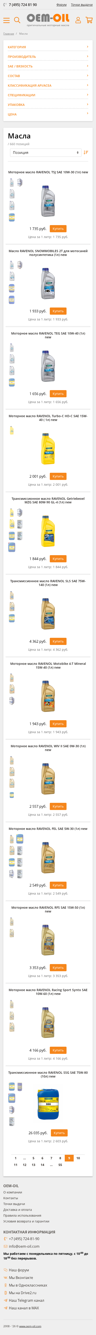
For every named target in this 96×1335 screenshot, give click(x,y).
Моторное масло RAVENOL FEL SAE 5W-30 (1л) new (48, 829)
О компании (12, 1192)
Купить (58, 228)
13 (33, 1165)
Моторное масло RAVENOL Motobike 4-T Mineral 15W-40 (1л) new (48, 666)
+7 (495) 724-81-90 (24, 1238)
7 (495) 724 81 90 (23, 4)
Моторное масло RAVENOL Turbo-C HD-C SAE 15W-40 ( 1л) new (48, 418)
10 (78, 1158)
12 (24, 1165)
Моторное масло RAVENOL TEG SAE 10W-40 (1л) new (48, 335)
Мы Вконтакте (21, 1277)
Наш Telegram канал (26, 1300)
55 (60, 1165)
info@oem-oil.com (24, 1246)
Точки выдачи (82, 4)
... (24, 1158)
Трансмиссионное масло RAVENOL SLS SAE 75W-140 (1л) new (48, 583)
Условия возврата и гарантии (26, 1221)
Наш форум (19, 1270)
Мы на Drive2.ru (22, 1292)
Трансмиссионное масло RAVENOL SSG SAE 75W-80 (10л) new (48, 1074)
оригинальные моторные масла (48, 25)
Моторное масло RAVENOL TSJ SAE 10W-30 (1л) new (48, 172)
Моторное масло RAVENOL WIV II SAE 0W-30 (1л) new (48, 748)
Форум (61, 4)
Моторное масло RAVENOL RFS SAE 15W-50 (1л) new (48, 909)
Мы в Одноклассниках (28, 1285)
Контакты (10, 1198)
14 (42, 1165)
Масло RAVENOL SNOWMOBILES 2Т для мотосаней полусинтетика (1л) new (48, 253)
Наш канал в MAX (24, 1308)
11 (15, 1165)
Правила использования (22, 1215)
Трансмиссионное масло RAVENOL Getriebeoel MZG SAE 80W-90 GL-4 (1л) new (48, 500)
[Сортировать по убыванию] (86, 152)
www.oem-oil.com (30, 1326)
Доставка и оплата (17, 1209)
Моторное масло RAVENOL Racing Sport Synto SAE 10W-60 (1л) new (48, 992)
